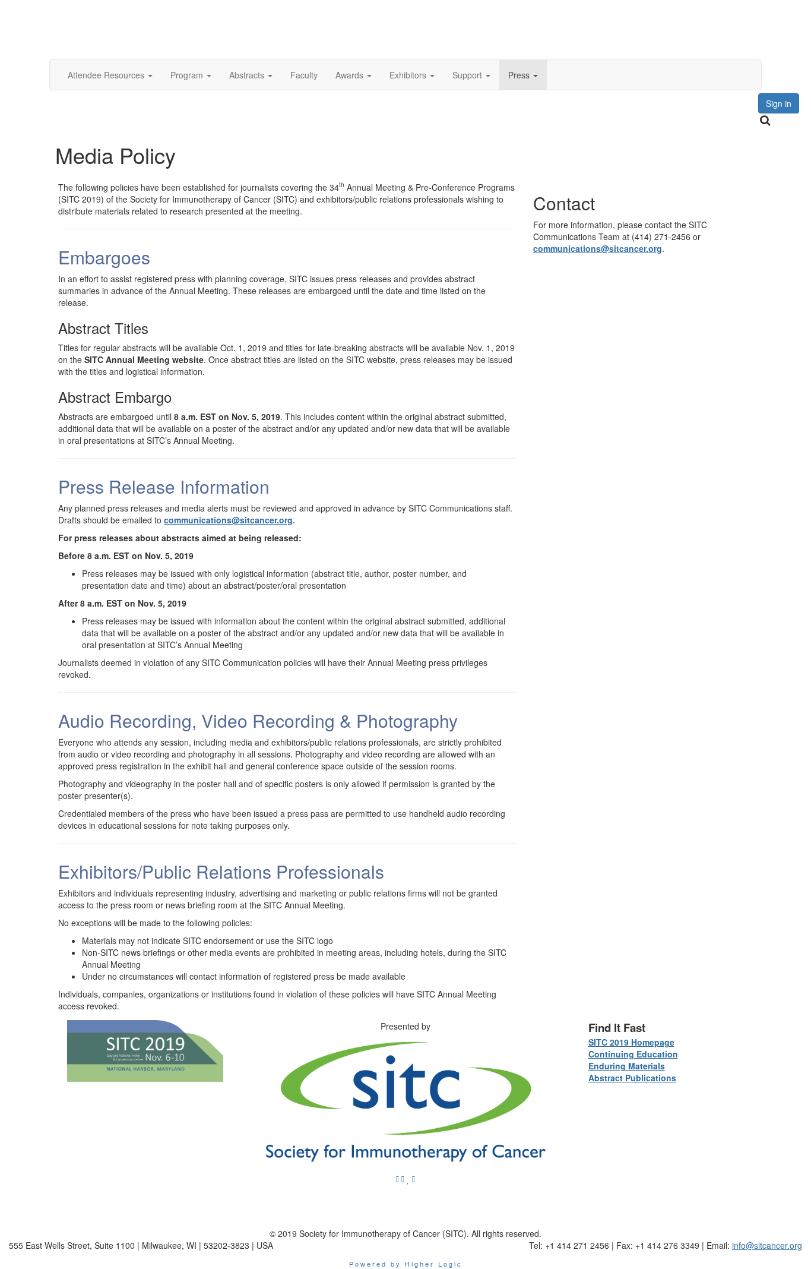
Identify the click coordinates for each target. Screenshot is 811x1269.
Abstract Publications (632, 1078)
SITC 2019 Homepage (631, 1042)
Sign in (778, 103)
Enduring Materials (626, 1066)
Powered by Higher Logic (405, 1263)
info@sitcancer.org (767, 1245)
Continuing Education (633, 1054)
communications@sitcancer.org (228, 520)
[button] (110, 75)
